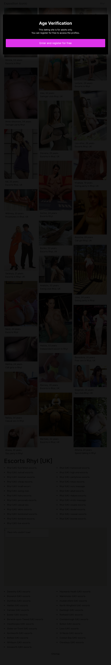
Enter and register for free (55, 43)
